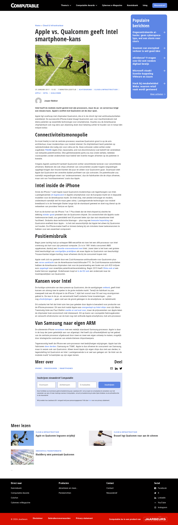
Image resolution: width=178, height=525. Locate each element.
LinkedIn (162, 498)
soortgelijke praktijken (65, 251)
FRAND (48, 150)
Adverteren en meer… (68, 488)
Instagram (162, 507)
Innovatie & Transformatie (49, 451)
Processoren (50, 368)
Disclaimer (38, 518)
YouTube (162, 502)
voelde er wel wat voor (75, 310)
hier (90, 400)
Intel (45, 93)
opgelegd (44, 268)
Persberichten (65, 493)
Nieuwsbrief (111, 493)
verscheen (60, 329)
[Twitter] (120, 368)
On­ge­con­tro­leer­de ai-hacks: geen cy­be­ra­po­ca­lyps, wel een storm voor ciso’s (147, 37)
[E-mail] (111, 368)
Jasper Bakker (51, 101)
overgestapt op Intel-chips (94, 307)
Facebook (162, 488)
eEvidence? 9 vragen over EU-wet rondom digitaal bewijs (144, 60)
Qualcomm (56, 93)
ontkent (106, 287)
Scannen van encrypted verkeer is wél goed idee (146, 49)
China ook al (109, 268)
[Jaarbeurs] (154, 519)
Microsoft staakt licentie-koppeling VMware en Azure (143, 73)
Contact (110, 488)
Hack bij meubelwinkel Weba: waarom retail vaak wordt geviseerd (145, 86)
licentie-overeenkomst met (70, 248)
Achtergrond (85, 90)
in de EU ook (83, 271)
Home (38, 25)
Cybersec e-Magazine (20, 502)
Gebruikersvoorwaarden (59, 518)
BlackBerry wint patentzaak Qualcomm (55, 454)
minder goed (48, 215)
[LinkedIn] (116, 368)
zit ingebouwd (57, 195)
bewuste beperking (100, 220)
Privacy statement (84, 518)
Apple (38, 93)
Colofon (14, 498)
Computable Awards (20, 493)
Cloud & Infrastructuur (53, 25)
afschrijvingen (45, 299)
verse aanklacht (46, 262)
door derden (50, 346)
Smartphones (66, 368)
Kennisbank (16, 488)
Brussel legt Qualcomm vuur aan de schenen (136, 435)
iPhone (38, 368)
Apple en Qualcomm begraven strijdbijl (55, 435)
